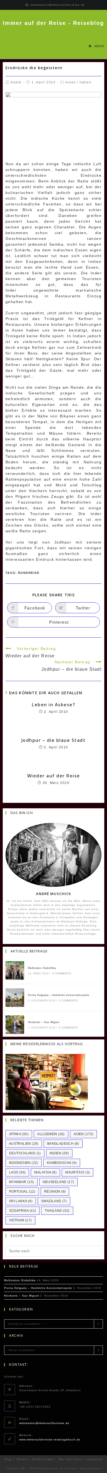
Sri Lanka (20, 1201)
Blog (8, 1459)
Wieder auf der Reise (53, 776)
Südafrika (22, 1211)
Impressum (94, 1459)
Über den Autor (69, 1459)
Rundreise (29, 572)
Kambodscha (62, 1163)
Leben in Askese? (53, 705)
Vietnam (20, 1220)
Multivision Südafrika (42, 967)
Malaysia (45, 1172)
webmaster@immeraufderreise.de (58, 4)
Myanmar (21, 1182)
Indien (85, 82)
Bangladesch (63, 1144)
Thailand (57, 1211)
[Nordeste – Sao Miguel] (14, 1024)
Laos (17, 1172)
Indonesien (23, 1163)
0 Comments (61, 973)
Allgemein (51, 1134)
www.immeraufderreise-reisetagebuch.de (49, 1439)
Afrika (19, 1134)
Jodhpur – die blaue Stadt (53, 740)
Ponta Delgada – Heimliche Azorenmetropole (58, 994)
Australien (23, 1144)
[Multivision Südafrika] (14, 970)
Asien (70, 82)
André (16, 82)
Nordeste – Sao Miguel (43, 1022)
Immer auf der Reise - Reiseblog (53, 23)
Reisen (22, 1459)
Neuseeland (58, 1182)
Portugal (22, 1191)
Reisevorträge (42, 1459)
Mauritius (77, 1172)
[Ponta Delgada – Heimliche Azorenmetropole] (14, 997)
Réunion (55, 1191)
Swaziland (54, 1201)
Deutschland (25, 1153)
